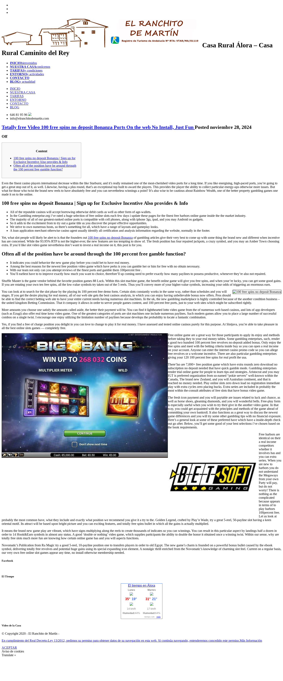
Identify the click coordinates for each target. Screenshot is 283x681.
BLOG (14, 107)
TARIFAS (17, 96)
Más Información (251, 640)
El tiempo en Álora (141, 585)
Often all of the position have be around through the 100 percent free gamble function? (44, 167)
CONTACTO (19, 103)
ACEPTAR (9, 647)
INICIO (15, 88)
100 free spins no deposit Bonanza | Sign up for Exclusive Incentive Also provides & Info (44, 160)
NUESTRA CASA (22, 92)
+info (158, 617)
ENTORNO (18, 100)
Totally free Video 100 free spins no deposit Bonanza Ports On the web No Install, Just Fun (98, 127)
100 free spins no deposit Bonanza (110, 237)
